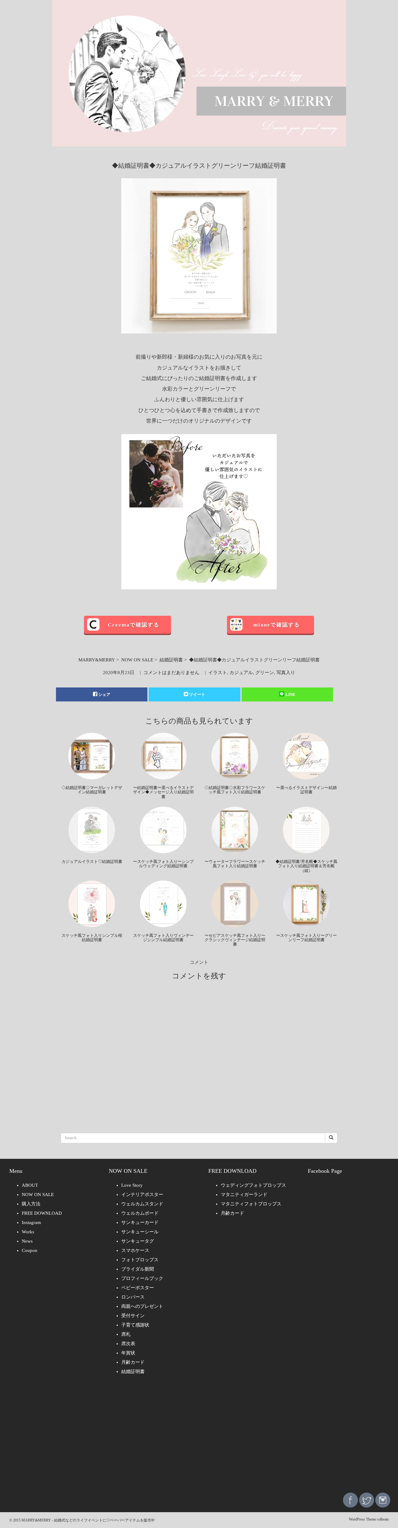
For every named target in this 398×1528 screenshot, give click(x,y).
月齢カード (133, 1362)
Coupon (29, 1250)
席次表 (128, 1343)
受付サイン (133, 1315)
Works (28, 1231)
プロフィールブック (142, 1278)
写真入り (285, 672)
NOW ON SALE (137, 659)
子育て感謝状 (135, 1324)
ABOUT (30, 1185)
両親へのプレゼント (142, 1306)
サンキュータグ (137, 1241)
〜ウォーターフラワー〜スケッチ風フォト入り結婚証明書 (235, 863)
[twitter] (366, 1499)
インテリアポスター (142, 1194)
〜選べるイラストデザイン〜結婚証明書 (306, 789)
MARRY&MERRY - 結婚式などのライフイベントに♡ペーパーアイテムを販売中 (88, 1520)
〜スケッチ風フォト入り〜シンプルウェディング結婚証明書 (163, 863)
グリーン (264, 672)
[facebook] (350, 1499)
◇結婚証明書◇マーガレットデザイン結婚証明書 (92, 789)
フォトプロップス (140, 1259)
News (27, 1241)
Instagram (31, 1222)
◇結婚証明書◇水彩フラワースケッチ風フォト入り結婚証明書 (235, 789)
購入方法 (31, 1203)
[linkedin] (382, 1499)
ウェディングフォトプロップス (253, 1185)
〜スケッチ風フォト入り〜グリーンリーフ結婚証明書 (306, 937)
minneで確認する (276, 625)
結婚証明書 (171, 659)
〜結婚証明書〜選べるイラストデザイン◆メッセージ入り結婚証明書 (163, 792)
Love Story (132, 1185)
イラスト (217, 672)
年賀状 (128, 1352)
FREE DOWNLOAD (42, 1213)
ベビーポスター (137, 1287)
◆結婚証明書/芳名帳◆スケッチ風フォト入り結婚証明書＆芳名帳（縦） (306, 866)
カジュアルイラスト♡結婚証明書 (92, 861)
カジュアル (241, 672)
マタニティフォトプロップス (251, 1203)
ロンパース (133, 1296)
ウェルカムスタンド (142, 1203)
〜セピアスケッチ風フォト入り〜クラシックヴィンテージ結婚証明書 (235, 940)
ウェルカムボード (140, 1213)
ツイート (197, 694)
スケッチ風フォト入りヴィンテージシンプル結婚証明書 (163, 937)
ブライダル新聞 (137, 1269)
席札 (126, 1334)
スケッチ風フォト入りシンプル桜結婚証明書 (92, 937)
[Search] (331, 1138)
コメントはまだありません (171, 672)
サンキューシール (140, 1231)
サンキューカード (140, 1222)
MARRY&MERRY (96, 659)
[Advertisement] (199, 1438)
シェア (104, 694)
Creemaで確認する (134, 625)
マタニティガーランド (244, 1194)
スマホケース (135, 1250)
